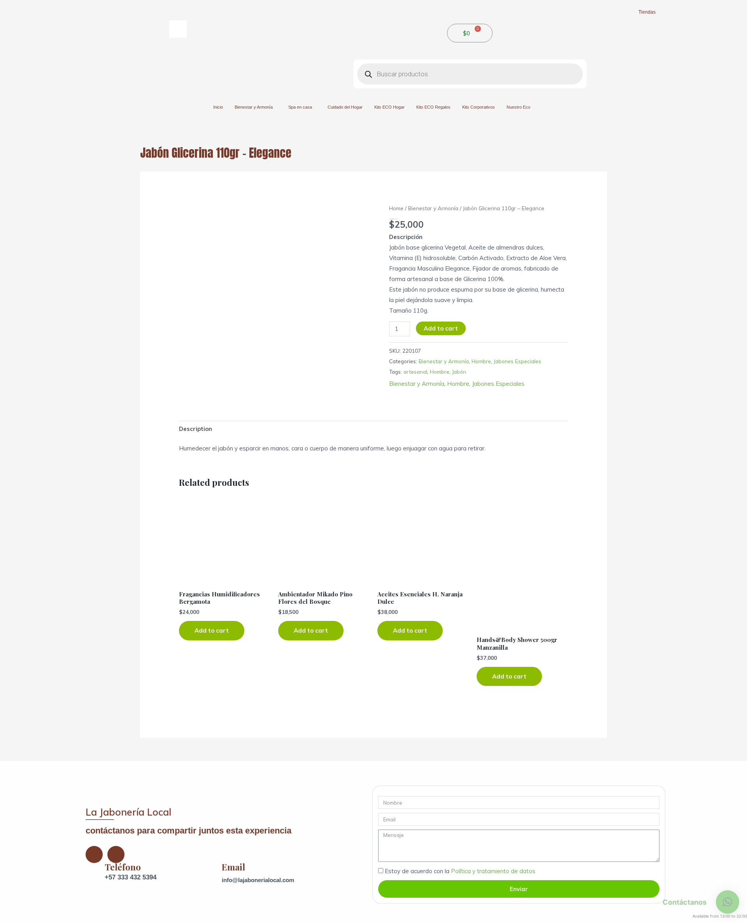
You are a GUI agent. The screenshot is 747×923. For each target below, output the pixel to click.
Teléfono (123, 867)
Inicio (218, 107)
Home (396, 208)
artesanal (415, 371)
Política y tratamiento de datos (493, 871)
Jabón (459, 371)
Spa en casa (300, 107)
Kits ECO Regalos (433, 107)
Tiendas (647, 12)
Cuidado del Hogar (345, 107)
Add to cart (441, 328)
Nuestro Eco (518, 107)
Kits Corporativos (478, 107)
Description (195, 428)
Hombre (481, 361)
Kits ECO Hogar (389, 107)
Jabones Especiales (517, 361)
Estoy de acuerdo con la (460, 871)
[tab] (195, 429)
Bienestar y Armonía (254, 107)
